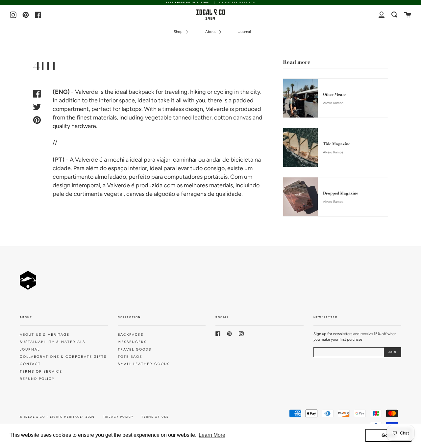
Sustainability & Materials (52, 342)
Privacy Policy (118, 416)
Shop (179, 31)
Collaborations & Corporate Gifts (63, 357)
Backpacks (130, 334)
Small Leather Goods (144, 364)
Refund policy (37, 379)
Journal (244, 31)
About (211, 31)
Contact (30, 364)
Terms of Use (155, 416)
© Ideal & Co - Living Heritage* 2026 (57, 416)
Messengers (132, 342)
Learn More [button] (212, 435)
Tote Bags (130, 357)
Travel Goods (134, 349)
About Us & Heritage (44, 334)
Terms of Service (41, 371)
